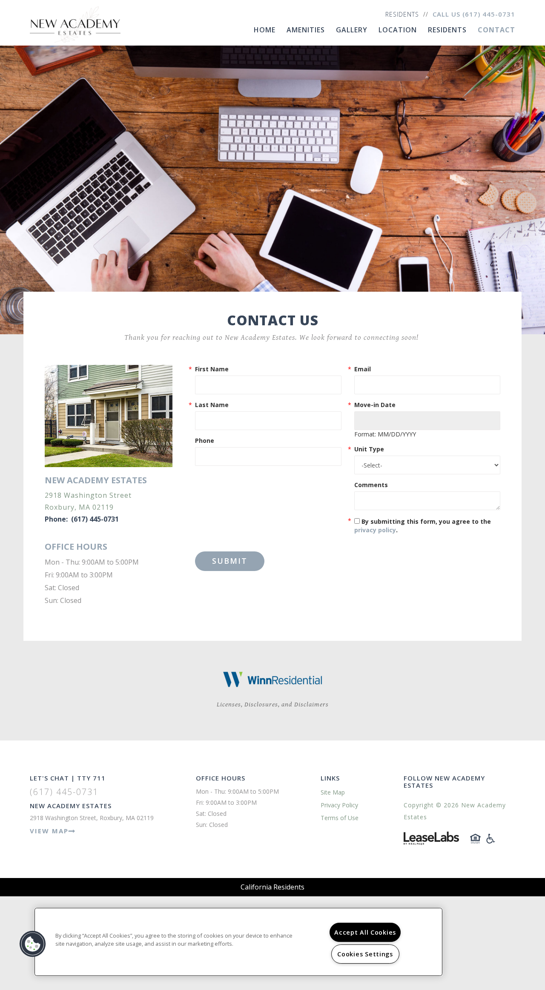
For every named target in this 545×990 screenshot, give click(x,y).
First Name (212, 369)
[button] (32, 944)
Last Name (212, 405)
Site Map (333, 792)
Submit (229, 561)
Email (362, 369)
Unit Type (369, 449)
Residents (402, 14)
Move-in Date (375, 405)
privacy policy (375, 530)
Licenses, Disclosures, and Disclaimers (273, 704)
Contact (496, 29)
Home (264, 29)
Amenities (306, 29)
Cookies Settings (365, 954)
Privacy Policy (339, 805)
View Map (49, 830)
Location (398, 29)
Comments (371, 485)
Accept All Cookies (365, 932)
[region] (238, 941)
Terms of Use (340, 818)
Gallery (351, 29)
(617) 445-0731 (488, 14)
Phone (204, 440)
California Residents (272, 887)
